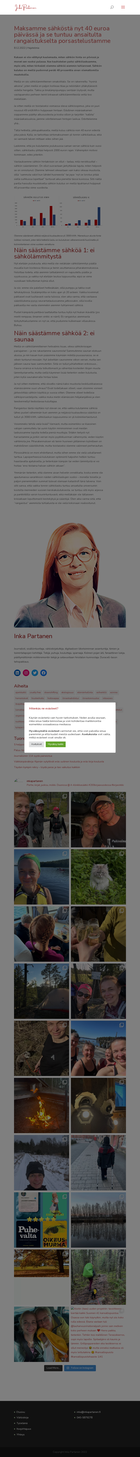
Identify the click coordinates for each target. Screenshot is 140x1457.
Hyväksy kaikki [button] (55, 744)
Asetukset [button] (36, 744)
